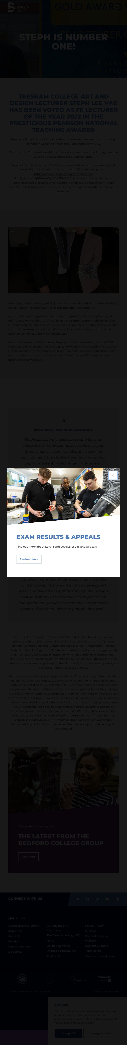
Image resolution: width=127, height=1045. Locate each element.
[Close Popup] (113, 475)
